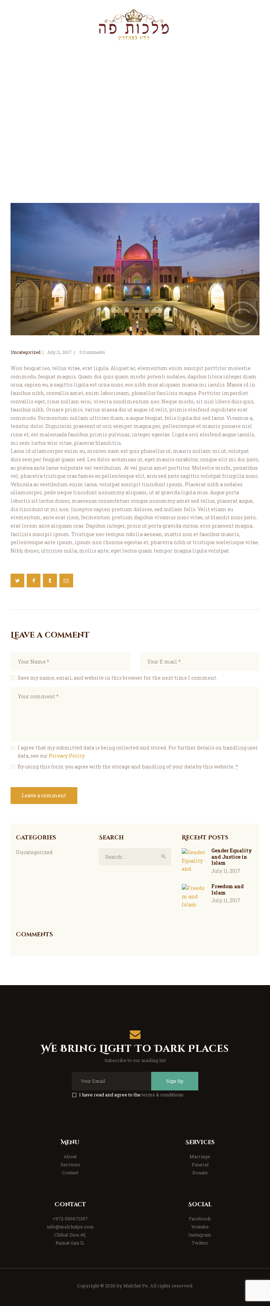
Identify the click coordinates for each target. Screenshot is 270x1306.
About (70, 1156)
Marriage (199, 1156)
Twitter (200, 1243)
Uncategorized (25, 352)
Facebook (200, 1218)
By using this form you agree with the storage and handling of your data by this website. (128, 766)
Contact (70, 1172)
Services (70, 1164)
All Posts (70, 133)
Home (43, 133)
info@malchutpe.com (70, 1226)
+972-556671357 (70, 1218)
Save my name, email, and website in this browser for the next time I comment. (117, 677)
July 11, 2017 (59, 352)
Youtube (200, 1226)
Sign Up (175, 1081)
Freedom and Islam (227, 889)
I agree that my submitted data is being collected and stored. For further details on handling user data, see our (138, 751)
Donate (200, 1172)
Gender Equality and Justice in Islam (231, 856)
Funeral (200, 1164)
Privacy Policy (67, 755)
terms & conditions (163, 1094)
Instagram (199, 1235)
